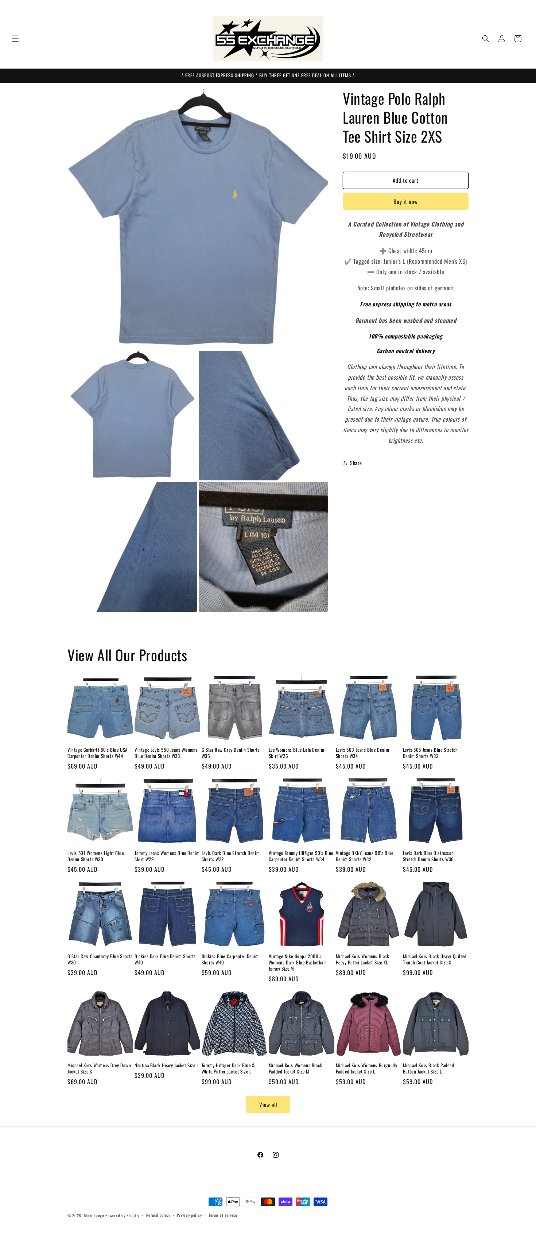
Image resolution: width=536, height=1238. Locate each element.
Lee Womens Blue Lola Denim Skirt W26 (297, 753)
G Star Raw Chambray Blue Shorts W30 (100, 959)
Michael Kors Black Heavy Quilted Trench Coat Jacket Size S (435, 959)
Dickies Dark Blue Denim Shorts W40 (165, 959)
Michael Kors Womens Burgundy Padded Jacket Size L (366, 1068)
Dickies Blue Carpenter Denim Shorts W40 (230, 959)
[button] (15, 39)
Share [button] (356, 463)
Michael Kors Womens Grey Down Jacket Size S (99, 1068)
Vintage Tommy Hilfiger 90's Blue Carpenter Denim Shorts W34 (301, 856)
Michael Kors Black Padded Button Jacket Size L (428, 1068)
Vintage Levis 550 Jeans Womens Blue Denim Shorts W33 (166, 753)
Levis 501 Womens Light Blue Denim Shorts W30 (95, 856)
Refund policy (158, 1215)
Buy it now (405, 201)
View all (268, 1104)
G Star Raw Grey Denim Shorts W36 (231, 753)
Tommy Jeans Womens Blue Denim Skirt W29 (167, 856)
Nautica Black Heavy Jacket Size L (167, 1065)
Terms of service (223, 1215)
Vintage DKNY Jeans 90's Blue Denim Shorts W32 (364, 856)
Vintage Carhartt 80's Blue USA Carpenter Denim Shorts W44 (97, 753)
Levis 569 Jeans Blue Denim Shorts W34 (362, 753)
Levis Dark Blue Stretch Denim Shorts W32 (231, 856)
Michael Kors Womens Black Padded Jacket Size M (295, 1068)
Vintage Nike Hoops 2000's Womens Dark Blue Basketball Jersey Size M (297, 962)
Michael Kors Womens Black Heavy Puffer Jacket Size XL (362, 959)
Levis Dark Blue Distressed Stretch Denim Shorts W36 (428, 856)
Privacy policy (189, 1215)
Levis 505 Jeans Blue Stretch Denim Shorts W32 (430, 753)
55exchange (94, 1215)
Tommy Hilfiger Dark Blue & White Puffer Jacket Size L (228, 1068)
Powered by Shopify (122, 1215)
